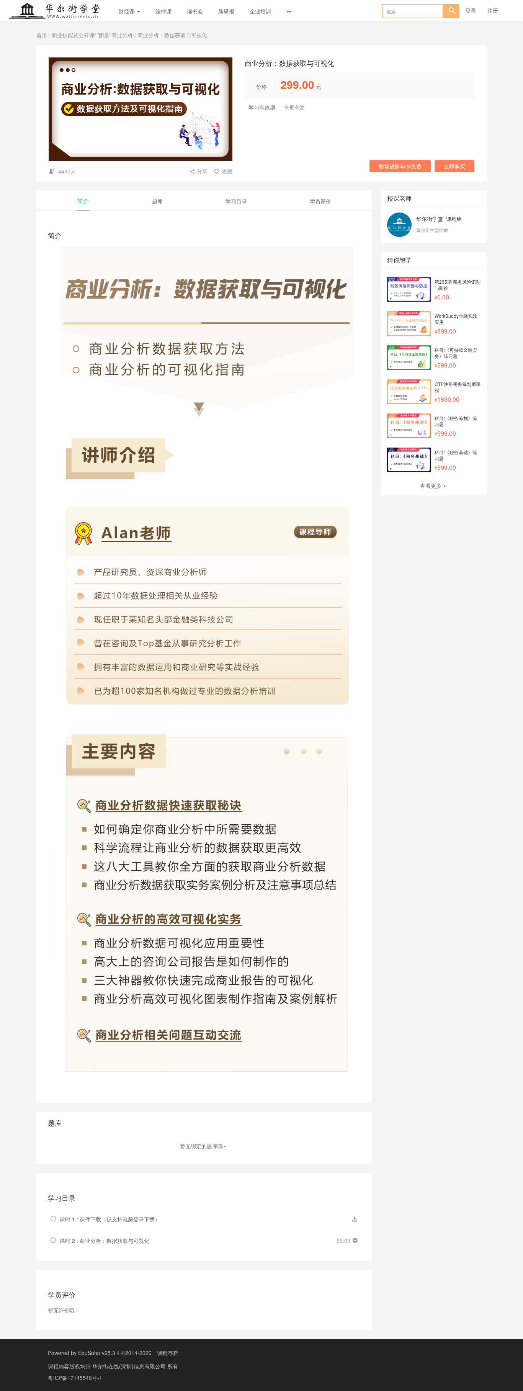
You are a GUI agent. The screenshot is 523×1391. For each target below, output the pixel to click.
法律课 (163, 11)
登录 (470, 10)
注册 (492, 10)
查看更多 (430, 485)
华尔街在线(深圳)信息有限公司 (129, 1366)
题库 (157, 201)
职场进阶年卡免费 (400, 166)
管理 (103, 35)
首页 (41, 35)
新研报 (226, 11)
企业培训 (260, 11)
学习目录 (236, 201)
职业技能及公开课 (73, 35)
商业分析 (122, 35)
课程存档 (167, 1353)
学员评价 (320, 201)
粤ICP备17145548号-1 (75, 1377)
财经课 (127, 11)
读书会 (195, 11)
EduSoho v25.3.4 (99, 1353)
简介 (83, 200)
